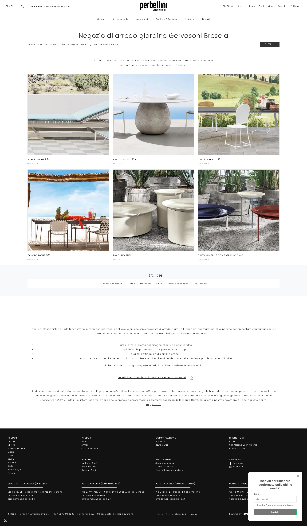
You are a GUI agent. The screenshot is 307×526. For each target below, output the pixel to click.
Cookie (169, 514)
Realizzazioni (266, 6)
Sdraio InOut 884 (39, 159)
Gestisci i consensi (187, 514)
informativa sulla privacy (280, 504)
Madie (11, 452)
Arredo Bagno (15, 469)
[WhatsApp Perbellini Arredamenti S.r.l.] (5, 520)
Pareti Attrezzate (16, 448)
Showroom (161, 441)
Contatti (281, 6)
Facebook (237, 463)
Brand (206, 19)
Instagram (238, 466)
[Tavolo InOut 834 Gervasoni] (153, 114)
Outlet (189, 19)
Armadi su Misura (164, 466)
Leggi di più (153, 404)
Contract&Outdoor (166, 19)
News (252, 6)
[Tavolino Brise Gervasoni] (153, 210)
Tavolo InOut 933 (39, 255)
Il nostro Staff (89, 470)
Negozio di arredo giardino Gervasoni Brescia (95, 44)
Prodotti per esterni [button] (111, 283)
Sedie (11, 466)
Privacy (159, 514)
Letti (84, 441)
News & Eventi (162, 445)
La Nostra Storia (90, 463)
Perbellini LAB (89, 466)
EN (7, 6)
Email (257, 493)
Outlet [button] (159, 283)
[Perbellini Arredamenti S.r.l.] (153, 6)
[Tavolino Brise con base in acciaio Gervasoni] (238, 210)
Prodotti (42, 44)
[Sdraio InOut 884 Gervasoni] (68, 114)
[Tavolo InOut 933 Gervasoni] (68, 210)
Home (31, 44)
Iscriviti (275, 512)
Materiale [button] (145, 283)
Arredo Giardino (58, 44)
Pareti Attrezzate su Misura (169, 470)
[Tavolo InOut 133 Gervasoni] (238, 114)
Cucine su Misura (164, 463)
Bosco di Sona (237, 448)
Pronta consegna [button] (179, 283)
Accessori (142, 19)
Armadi (85, 445)
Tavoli (11, 455)
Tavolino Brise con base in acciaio (221, 255)
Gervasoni (33, 163)
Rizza (232, 441)
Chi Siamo (228, 6)
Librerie (11, 445)
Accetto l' (274, 505)
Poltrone (12, 462)
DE (12, 6)
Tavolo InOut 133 (209, 159)
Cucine (101, 19)
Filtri (268, 44)
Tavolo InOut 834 (124, 159)
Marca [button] (131, 283)
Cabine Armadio (90, 448)
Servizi (241, 6)
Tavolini (12, 473)
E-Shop (295, 6)
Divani (11, 459)
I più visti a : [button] (200, 283)
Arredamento (121, 19)
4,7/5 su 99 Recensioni (56, 6)
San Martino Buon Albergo (243, 445)
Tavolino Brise (122, 255)
